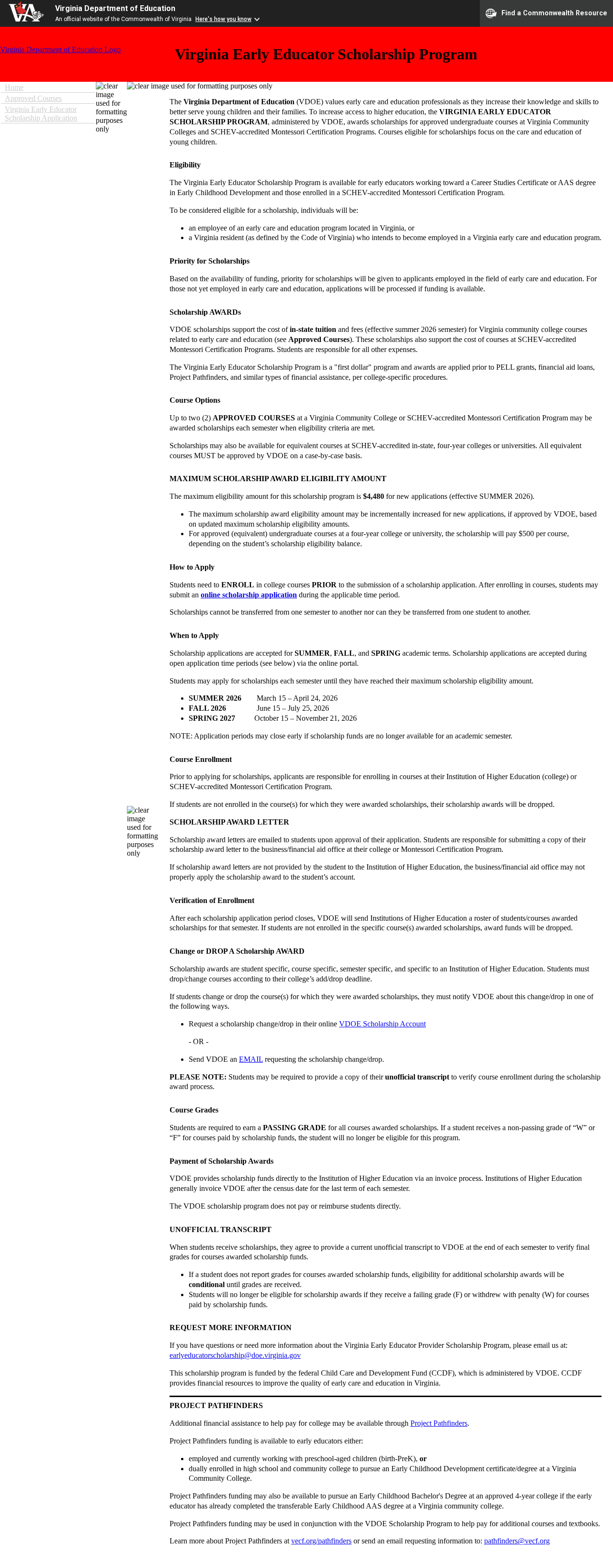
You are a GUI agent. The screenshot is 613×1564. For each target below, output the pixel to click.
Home (14, 87)
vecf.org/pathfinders (321, 1541)
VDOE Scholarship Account (382, 1024)
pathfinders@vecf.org (517, 1541)
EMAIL (251, 1059)
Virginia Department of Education (115, 8)
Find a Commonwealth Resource (554, 12)
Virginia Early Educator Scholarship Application (41, 113)
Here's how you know (223, 19)
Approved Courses (33, 98)
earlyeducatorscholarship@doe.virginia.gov (235, 1355)
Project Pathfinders (438, 1423)
